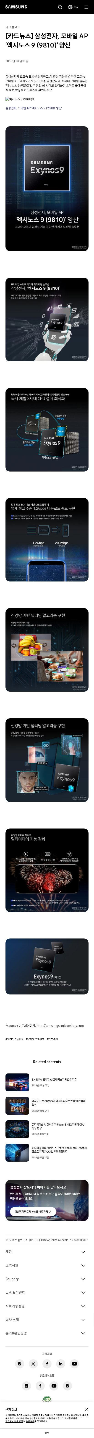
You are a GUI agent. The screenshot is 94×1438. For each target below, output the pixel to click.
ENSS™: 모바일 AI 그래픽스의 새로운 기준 (54, 1079)
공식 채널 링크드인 (60, 1363)
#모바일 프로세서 (35, 1039)
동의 (47, 1433)
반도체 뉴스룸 (26, 1385)
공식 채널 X (33, 1363)
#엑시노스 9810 (14, 1039)
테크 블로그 (18, 1240)
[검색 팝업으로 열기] (60, 7)
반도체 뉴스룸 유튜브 (53, 1385)
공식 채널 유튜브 (74, 1363)
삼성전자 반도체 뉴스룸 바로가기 (31, 1212)
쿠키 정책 (30, 1421)
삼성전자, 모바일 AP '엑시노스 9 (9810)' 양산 (33, 108)
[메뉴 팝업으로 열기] (86, 7)
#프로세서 (52, 1039)
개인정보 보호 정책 (14, 1421)
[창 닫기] (87, 1409)
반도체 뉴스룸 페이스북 (40, 1385)
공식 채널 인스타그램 (19, 1363)
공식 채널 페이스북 (47, 1363)
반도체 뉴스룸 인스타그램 (67, 1385)
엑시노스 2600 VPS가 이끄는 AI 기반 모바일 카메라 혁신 (58, 1103)
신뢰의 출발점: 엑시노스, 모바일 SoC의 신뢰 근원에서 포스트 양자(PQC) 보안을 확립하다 (59, 1150)
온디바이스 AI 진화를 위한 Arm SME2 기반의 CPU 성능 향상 (58, 1126)
